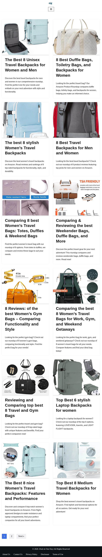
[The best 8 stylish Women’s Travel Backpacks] (25, 120)
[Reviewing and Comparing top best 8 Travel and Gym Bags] (25, 377)
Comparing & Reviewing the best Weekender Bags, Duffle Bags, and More (74, 230)
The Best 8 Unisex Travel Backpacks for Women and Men (25, 64)
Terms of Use (58, 554)
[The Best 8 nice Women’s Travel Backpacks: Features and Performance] (25, 460)
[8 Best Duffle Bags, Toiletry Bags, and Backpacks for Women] (76, 37)
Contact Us (18, 554)
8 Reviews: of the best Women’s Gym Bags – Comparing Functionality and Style (23, 318)
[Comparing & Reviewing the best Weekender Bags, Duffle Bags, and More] (76, 197)
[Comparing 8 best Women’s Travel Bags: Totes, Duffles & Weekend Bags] (25, 197)
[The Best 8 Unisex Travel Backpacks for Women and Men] (25, 37)
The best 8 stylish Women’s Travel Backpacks (22, 147)
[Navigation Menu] (51, 9)
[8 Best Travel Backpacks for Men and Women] (76, 120)
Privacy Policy (31, 554)
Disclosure (45, 554)
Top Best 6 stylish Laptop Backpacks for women (74, 405)
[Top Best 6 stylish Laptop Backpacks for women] (76, 377)
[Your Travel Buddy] (51, 3)
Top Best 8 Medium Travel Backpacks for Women (76, 488)
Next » (21, 536)
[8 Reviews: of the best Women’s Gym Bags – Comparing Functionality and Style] (25, 286)
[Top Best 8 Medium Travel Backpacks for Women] (76, 460)
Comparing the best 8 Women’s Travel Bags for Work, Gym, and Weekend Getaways (75, 318)
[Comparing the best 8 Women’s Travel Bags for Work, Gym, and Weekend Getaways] (76, 286)
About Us (6, 554)
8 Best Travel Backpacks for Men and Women (74, 147)
